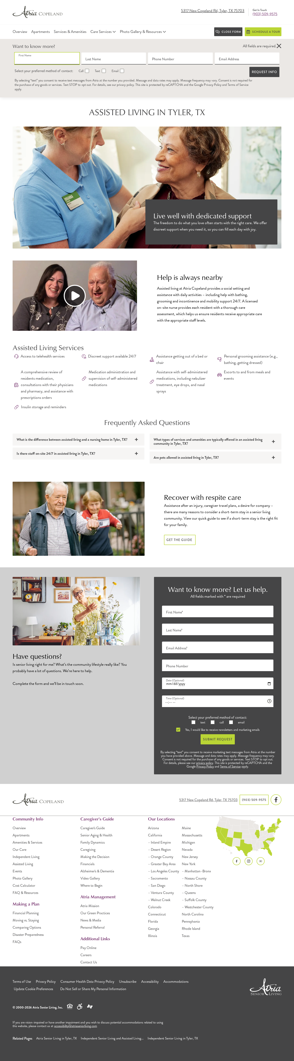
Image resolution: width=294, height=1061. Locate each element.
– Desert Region (159, 849)
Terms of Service (238, 84)
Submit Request (217, 739)
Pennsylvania (191, 921)
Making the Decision (94, 856)
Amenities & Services (27, 842)
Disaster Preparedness (28, 934)
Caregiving (87, 849)
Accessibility (150, 981)
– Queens (189, 892)
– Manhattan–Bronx (196, 871)
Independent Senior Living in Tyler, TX (173, 1038)
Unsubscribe (127, 981)
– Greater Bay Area (162, 864)
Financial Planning (26, 913)
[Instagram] (249, 861)
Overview (19, 828)
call (221, 722)
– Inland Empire (159, 842)
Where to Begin (91, 885)
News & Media (90, 920)
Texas (185, 935)
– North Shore (192, 885)
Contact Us (88, 962)
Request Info (264, 72)
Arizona (153, 828)
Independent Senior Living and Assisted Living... (112, 1038)
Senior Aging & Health (96, 835)
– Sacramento (158, 878)
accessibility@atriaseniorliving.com (75, 1026)
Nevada (187, 849)
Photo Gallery (22, 878)
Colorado (154, 907)
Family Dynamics (92, 842)
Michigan (188, 842)
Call (80, 71)
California (155, 835)
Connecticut (157, 914)
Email (114, 71)
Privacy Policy (212, 84)
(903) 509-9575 (265, 14)
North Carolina (193, 914)
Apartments (21, 835)
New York (188, 864)
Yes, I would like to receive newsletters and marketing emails (222, 729)
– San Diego (156, 885)
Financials (87, 864)
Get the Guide (179, 540)
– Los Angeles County (163, 871)
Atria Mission (89, 905)
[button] (279, 46)
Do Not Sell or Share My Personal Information (93, 989)
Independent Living (26, 856)
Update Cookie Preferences (33, 989)
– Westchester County (197, 907)
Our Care (19, 849)
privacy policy (125, 84)
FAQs (17, 941)
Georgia (153, 928)
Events (17, 871)
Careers (85, 955)
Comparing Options (27, 927)
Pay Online (88, 947)
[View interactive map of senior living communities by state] (249, 836)
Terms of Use (22, 981)
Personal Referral (92, 927)
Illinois (152, 935)
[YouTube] (261, 861)
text (202, 722)
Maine (186, 828)
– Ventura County (161, 892)
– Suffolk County (194, 899)
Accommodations (175, 981)
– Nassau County (194, 878)
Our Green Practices (95, 913)
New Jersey (190, 856)
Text (97, 71)
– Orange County (160, 856)
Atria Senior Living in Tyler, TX (56, 1038)
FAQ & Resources (25, 892)
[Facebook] (276, 799)
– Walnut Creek (159, 899)
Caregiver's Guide (92, 828)
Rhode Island (191, 928)
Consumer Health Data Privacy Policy (87, 981)
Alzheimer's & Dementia (97, 871)
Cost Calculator (24, 885)
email (240, 722)
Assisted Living (23, 864)
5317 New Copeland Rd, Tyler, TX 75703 (212, 11)
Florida (153, 921)
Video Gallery (90, 878)
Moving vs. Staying (26, 920)
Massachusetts (192, 835)
